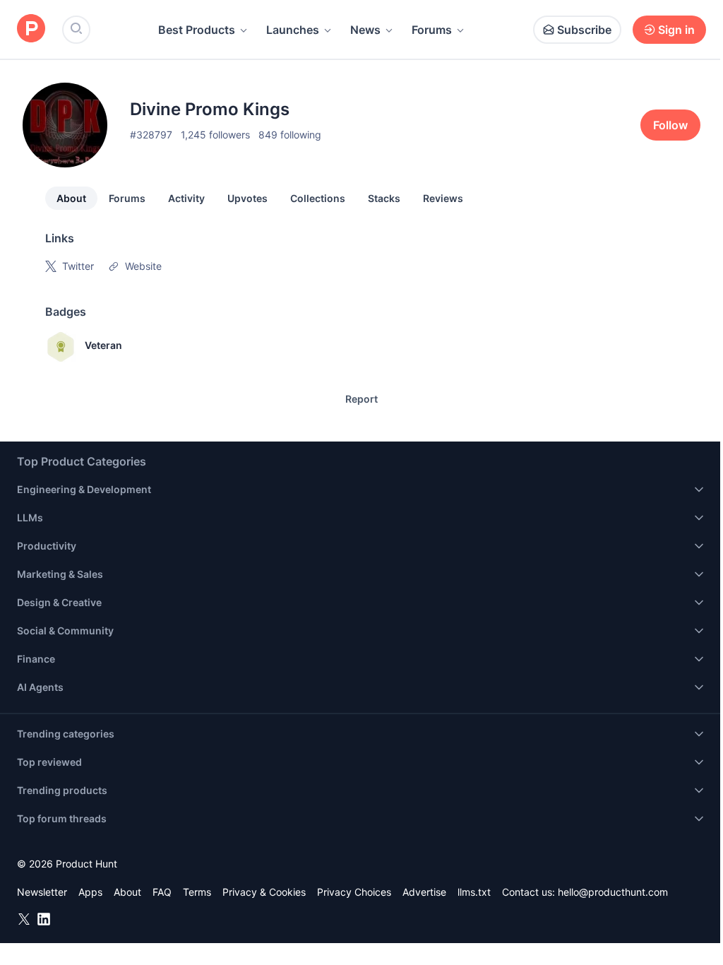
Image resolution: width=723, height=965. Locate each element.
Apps (90, 892)
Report (361, 399)
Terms (197, 892)
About (71, 198)
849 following (289, 135)
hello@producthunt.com (613, 892)
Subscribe (584, 30)
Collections (317, 198)
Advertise (424, 892)
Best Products (196, 30)
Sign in (676, 30)
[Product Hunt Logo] (31, 29)
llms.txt (474, 892)
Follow (670, 125)
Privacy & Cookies (264, 892)
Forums (432, 30)
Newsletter (42, 892)
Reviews (443, 198)
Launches (292, 30)
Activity (186, 198)
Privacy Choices (354, 892)
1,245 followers (215, 135)
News (365, 30)
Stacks (384, 198)
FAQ (162, 892)
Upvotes (247, 198)
